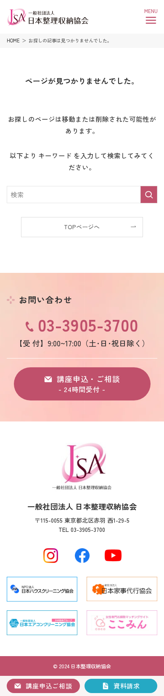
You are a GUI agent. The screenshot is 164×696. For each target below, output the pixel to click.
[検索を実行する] (148, 194)
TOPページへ (82, 226)
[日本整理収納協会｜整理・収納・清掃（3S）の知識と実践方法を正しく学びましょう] (47, 17)
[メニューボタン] (151, 17)
